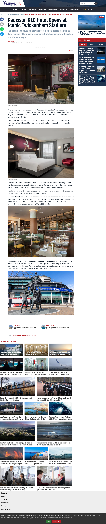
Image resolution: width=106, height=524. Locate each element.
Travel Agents (74, 9)
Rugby (34, 335)
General (4, 493)
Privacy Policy (56, 521)
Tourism (23, 9)
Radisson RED (16, 335)
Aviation (15, 9)
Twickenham (26, 335)
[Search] (96, 3)
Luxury (83, 9)
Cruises (90, 9)
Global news (32, 9)
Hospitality (42, 9)
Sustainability (52, 9)
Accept (48, 521)
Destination (63, 9)
